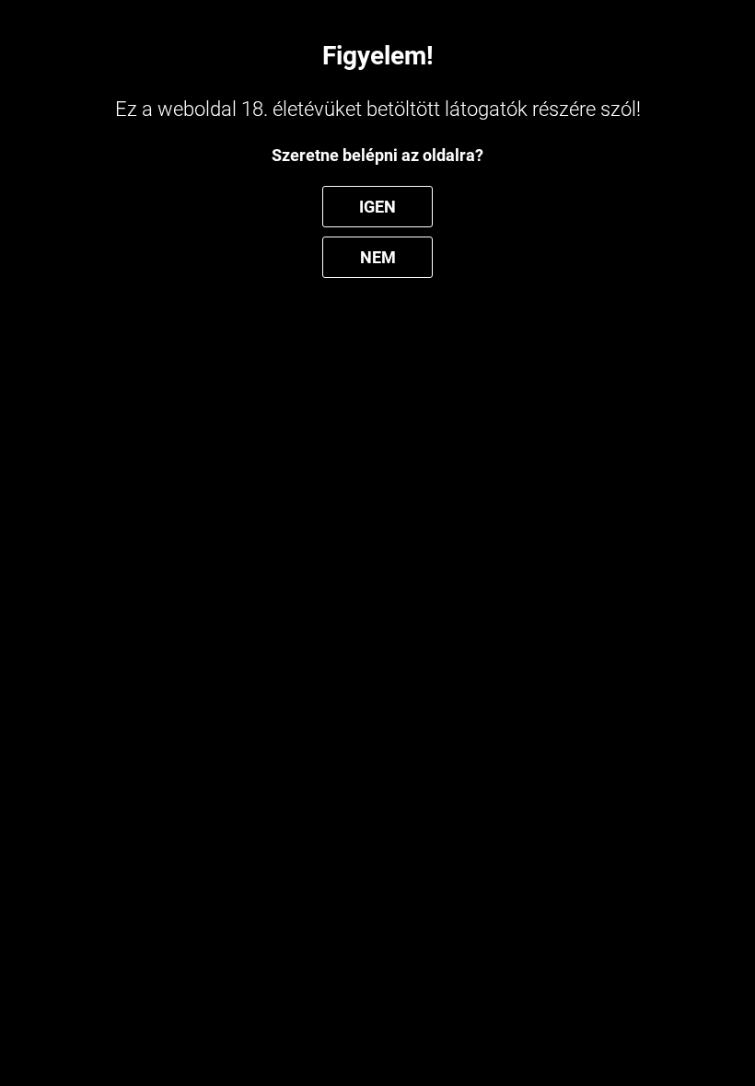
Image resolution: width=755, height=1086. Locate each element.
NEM (378, 257)
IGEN (377, 206)
